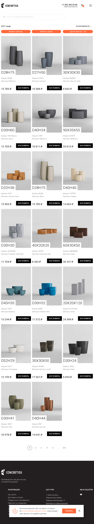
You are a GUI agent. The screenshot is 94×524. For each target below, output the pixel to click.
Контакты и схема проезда (57, 503)
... (58, 448)
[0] (82, 5)
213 (64, 448)
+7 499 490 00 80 (69, 5)
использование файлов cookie (34, 511)
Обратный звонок (70, 7)
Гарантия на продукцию (17, 503)
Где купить (12, 495)
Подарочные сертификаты (18, 500)
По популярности (82, 26)
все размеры (23, 88)
